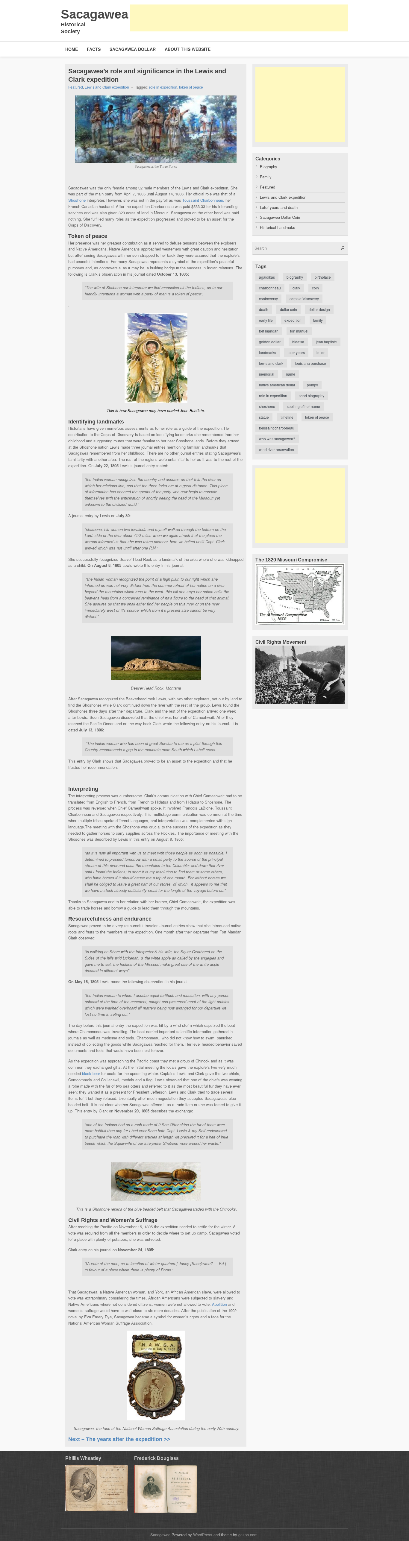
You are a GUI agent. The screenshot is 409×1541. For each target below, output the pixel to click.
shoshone (267, 406)
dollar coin (288, 309)
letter (320, 352)
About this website (187, 49)
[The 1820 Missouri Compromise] (300, 623)
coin (315, 287)
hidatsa (298, 341)
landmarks (267, 352)
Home (71, 49)
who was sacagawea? (277, 438)
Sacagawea (94, 14)
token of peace (191, 86)
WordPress (202, 1534)
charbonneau (270, 287)
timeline (287, 417)
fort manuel (299, 330)
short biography (311, 395)
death (263, 309)
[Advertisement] (239, 17)
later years (296, 352)
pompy (312, 384)
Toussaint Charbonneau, (203, 200)
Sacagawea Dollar (133, 49)
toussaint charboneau (276, 427)
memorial (266, 373)
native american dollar (277, 384)
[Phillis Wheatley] (96, 1488)
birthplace (323, 277)
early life (266, 320)
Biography (268, 166)
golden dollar (270, 341)
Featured (75, 86)
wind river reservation (276, 449)
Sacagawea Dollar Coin (280, 217)
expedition (293, 320)
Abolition (219, 1304)
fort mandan (268, 330)
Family (266, 177)
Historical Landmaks (277, 227)
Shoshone (77, 200)
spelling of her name (303, 406)
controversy (268, 298)
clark (296, 287)
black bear (91, 1073)
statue (264, 417)
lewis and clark (271, 363)
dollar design (319, 309)
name (290, 373)
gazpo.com (247, 1534)
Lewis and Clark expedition (107, 86)
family (318, 320)
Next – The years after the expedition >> (119, 1439)
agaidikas (267, 277)
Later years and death (279, 207)
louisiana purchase (310, 363)
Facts (94, 49)
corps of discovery (304, 298)
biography (295, 277)
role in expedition (163, 86)
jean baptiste (326, 341)
